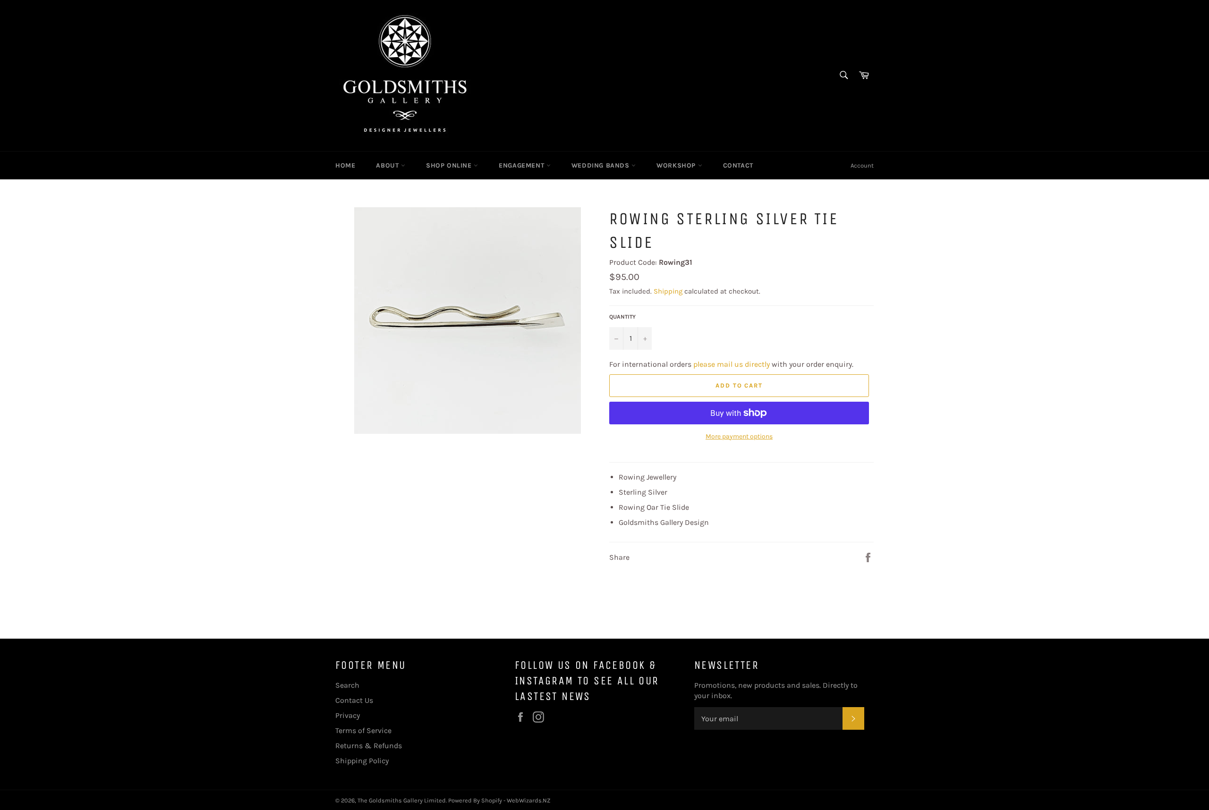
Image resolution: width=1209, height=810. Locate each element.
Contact (738, 165)
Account (862, 165)
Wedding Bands (601, 165)
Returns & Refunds (368, 745)
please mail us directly (731, 364)
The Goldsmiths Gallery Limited (402, 800)
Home (345, 165)
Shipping (668, 291)
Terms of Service (363, 730)
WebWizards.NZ (529, 800)
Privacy (347, 715)
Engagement (522, 165)
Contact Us (354, 700)
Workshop (677, 165)
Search (347, 685)
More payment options (739, 436)
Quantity (622, 316)
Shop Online (450, 165)
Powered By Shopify (475, 800)
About (388, 165)
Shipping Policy (362, 760)
